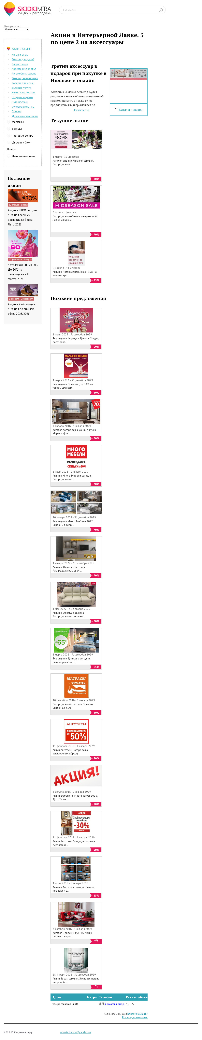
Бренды (17, 128)
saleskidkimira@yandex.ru (75, 1032)
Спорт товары (20, 64)
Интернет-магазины (24, 156)
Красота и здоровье (24, 69)
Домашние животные (25, 116)
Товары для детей (23, 59)
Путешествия (20, 102)
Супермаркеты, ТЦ (23, 106)
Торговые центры (23, 135)
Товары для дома (23, 83)
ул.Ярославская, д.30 (65, 1004)
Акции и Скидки (21, 48)
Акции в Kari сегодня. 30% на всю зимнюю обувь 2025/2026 (21, 309)
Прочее (16, 111)
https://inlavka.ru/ (137, 1014)
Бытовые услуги (21, 87)
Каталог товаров (130, 110)
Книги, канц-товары (23, 92)
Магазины (18, 122)
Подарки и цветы (22, 97)
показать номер (114, 1004)
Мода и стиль (20, 54)
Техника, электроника (25, 78)
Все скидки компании (135, 1017)
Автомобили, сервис (24, 73)
